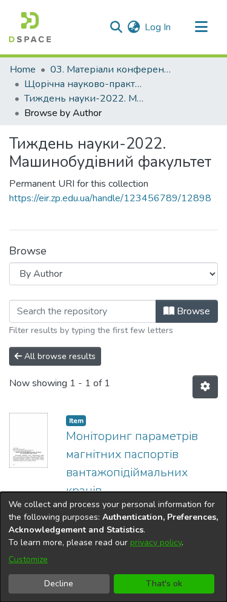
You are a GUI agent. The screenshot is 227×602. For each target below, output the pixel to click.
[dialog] (113, 547)
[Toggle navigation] (201, 27)
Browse (192, 311)
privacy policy (156, 542)
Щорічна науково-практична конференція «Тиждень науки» (84, 84)
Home (23, 69)
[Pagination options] (205, 386)
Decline (58, 583)
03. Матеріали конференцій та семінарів (110, 69)
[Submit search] (115, 27)
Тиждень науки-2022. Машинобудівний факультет (84, 98)
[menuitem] (133, 27)
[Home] (30, 27)
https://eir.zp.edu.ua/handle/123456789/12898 (110, 198)
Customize (28, 559)
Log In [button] (158, 27)
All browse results (59, 356)
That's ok (164, 583)
